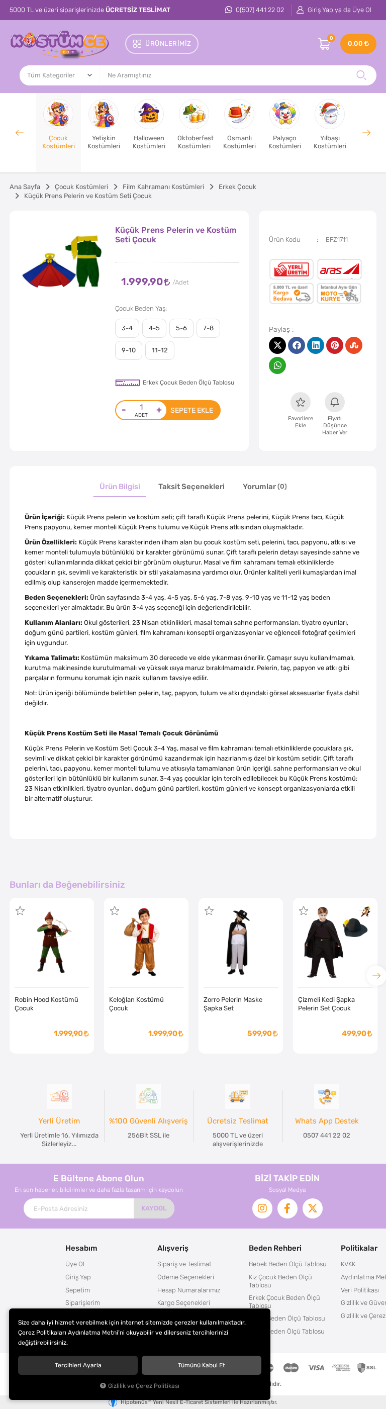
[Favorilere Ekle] (20, 911)
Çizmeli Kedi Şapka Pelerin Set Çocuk (326, 1004)
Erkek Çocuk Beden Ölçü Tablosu (188, 382)
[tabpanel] (63, 264)
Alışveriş (172, 1248)
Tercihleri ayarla (78, 1365)
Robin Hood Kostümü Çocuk (46, 1004)
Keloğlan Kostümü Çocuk (136, 1004)
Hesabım (81, 1248)
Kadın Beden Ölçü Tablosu (287, 1318)
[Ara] (361, 75)
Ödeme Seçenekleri (185, 1277)
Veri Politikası (360, 1290)
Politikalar (359, 1248)
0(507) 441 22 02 (259, 10)
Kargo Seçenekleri (183, 1302)
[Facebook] (287, 1208)
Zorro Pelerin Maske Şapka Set (233, 1004)
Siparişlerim (82, 1302)
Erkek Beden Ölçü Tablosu (287, 1331)
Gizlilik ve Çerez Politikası (143, 1385)
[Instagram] (262, 1208)
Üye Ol (74, 1264)
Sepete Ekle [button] (191, 410)
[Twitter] (313, 1208)
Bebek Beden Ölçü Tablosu (288, 1264)
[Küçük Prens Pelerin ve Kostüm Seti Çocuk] (63, 264)
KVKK (348, 1264)
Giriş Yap (78, 1277)
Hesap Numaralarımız (188, 1290)
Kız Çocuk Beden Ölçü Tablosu (280, 1281)
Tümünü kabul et (201, 1365)
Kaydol (154, 1208)
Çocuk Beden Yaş (140, 308)
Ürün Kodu (285, 239)
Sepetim (77, 1290)
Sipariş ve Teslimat (184, 1264)
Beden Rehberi (275, 1248)
